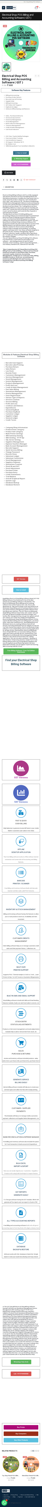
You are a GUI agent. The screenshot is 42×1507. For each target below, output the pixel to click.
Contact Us (6, 1499)
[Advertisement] (21, 286)
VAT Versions (21, 802)
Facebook (3, 179)
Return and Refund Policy (27, 1495)
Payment (20, 1497)
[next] (38, 76)
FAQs (14, 1497)
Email (17, 179)
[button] (3, 7)
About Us (6, 1495)
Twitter (7, 179)
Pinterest (14, 179)
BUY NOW (10, 173)
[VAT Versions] (21, 793)
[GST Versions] (21, 768)
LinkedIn (10, 179)
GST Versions (21, 777)
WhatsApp (21, 179)
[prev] (35, 76)
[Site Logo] (11, 8)
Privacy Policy (14, 1495)
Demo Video (7, 1497)
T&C (38, 1495)
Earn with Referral (30, 1497)
